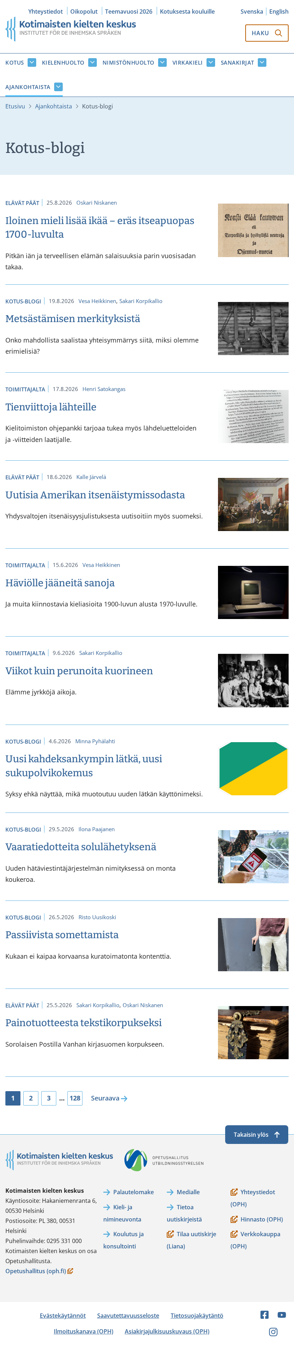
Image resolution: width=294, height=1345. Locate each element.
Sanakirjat (237, 62)
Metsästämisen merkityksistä (72, 319)
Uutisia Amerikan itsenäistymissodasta (96, 495)
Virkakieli (187, 62)
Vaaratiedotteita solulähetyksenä (80, 847)
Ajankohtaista (28, 86)
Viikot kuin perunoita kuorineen (79, 671)
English (279, 11)
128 (75, 1098)
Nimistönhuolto (129, 62)
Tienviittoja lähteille (50, 407)
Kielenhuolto (63, 62)
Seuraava (105, 1098)
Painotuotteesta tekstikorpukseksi (83, 1023)
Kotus (14, 62)
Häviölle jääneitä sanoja (60, 583)
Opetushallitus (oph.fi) (35, 1271)
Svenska (252, 11)
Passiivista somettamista (62, 935)
